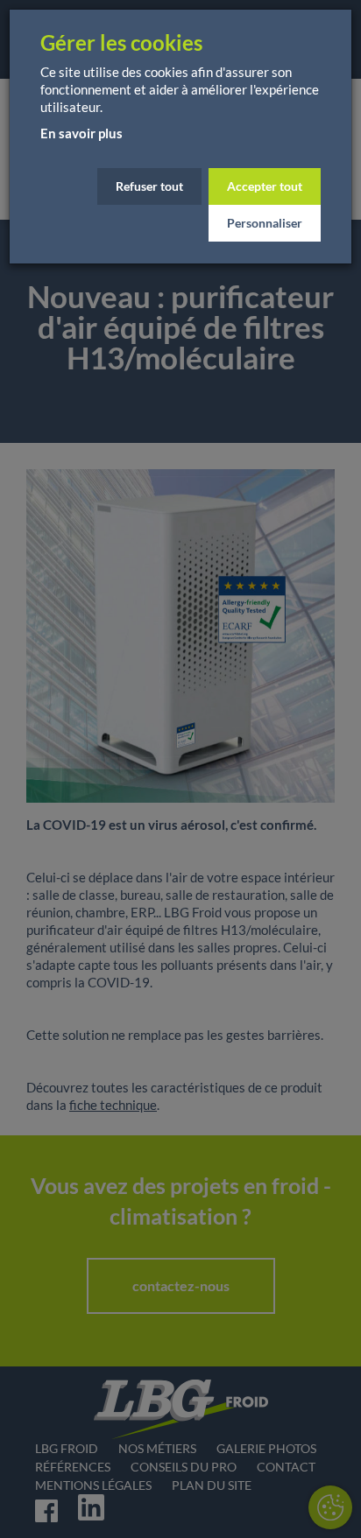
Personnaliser (264, 222)
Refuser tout (149, 186)
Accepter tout (264, 186)
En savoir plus (81, 133)
